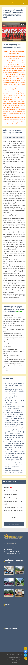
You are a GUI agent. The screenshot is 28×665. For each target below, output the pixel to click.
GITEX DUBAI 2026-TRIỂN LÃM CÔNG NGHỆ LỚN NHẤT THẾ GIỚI (14, 472)
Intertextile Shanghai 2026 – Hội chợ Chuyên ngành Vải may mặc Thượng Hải (13, 397)
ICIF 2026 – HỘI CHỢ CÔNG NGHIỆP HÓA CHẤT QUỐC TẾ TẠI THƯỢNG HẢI (14, 385)
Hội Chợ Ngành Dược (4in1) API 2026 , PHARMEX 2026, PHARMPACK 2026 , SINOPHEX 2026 (15, 453)
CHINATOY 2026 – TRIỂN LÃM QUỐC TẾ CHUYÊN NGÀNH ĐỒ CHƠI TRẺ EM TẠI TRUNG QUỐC (14, 418)
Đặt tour (14, 517)
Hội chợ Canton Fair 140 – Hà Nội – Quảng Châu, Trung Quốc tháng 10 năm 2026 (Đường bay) (14, 424)
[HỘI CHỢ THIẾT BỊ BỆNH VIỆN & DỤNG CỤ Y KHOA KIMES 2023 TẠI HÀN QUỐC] (19, 311)
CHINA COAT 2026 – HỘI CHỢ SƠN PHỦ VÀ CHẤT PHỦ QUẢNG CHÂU (14, 413)
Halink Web (14, 663)
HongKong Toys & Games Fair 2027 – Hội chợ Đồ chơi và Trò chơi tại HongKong (14, 403)
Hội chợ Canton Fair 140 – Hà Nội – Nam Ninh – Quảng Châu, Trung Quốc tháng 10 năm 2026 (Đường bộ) (14, 430)
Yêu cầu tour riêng (14, 524)
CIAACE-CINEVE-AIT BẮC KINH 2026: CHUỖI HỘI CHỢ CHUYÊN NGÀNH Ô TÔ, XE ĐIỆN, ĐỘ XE (13, 459)
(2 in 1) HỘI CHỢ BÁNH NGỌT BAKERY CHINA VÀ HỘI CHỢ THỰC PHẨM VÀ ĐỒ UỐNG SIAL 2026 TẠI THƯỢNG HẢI (14, 437)
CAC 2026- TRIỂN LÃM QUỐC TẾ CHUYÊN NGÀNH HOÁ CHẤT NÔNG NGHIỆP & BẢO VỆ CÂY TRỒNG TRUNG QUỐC (14, 466)
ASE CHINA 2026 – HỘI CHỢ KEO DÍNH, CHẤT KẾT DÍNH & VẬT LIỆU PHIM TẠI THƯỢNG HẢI (14, 391)
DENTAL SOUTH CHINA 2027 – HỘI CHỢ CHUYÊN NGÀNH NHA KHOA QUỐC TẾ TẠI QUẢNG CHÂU (14, 409)
